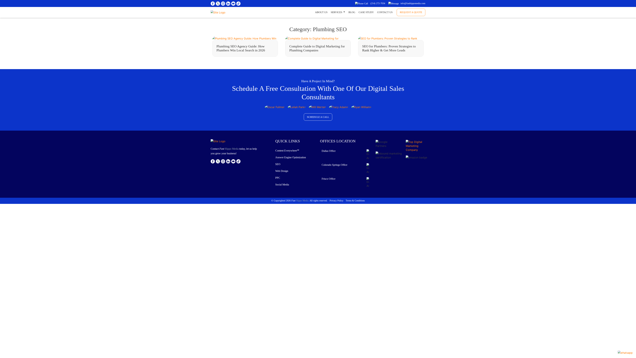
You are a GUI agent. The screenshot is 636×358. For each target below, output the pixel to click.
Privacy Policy (336, 200)
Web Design (281, 171)
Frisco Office (328, 178)
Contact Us (385, 12)
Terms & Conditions (355, 200)
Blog (351, 12)
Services (336, 12)
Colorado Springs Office (334, 164)
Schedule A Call (318, 117)
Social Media (282, 184)
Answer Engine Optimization (290, 157)
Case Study (366, 12)
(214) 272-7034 (377, 3)
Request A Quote (411, 12)
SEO (277, 164)
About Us (321, 12)
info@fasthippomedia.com (412, 3)
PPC (277, 177)
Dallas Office (329, 150)
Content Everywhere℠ (287, 150)
